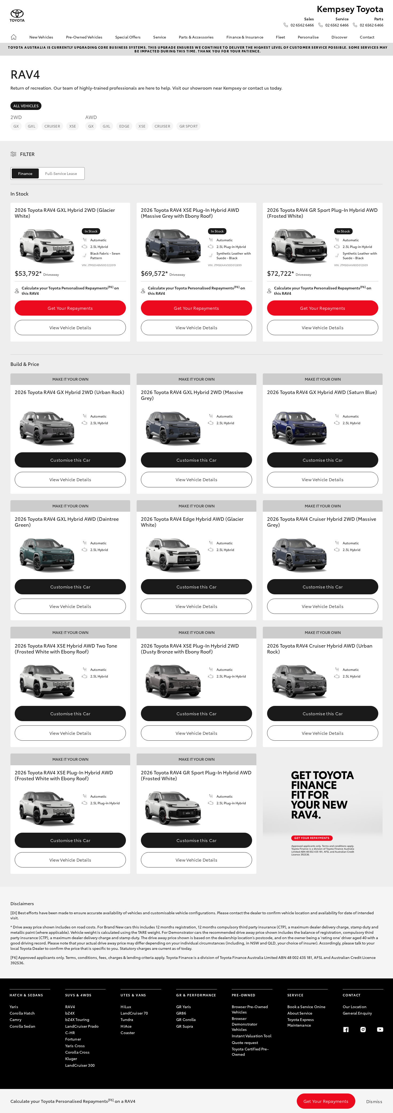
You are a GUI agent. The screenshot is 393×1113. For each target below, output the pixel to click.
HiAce (126, 1026)
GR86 (181, 1013)
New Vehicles (41, 37)
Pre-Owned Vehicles (84, 37)
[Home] (14, 37)
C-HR (70, 1032)
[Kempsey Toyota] (17, 15)
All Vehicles (25, 105)
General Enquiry (357, 1013)
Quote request (245, 1042)
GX (16, 126)
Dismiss (374, 1101)
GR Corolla (186, 1019)
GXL (31, 126)
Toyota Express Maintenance (300, 1022)
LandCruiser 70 (134, 1013)
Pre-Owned (244, 995)
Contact (367, 37)
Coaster (128, 1032)
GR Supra (184, 1026)
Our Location (355, 1006)
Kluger (71, 1058)
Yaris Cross (75, 1045)
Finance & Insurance (244, 37)
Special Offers (128, 37)
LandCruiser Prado (82, 1026)
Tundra (127, 1019)
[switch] (47, 173)
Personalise (308, 37)
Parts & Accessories (196, 37)
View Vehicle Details (70, 327)
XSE (72, 126)
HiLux (126, 1006)
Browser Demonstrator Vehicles (244, 1024)
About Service (300, 1013)
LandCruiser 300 (80, 1065)
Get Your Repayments (70, 308)
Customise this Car (70, 460)
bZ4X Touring (77, 1019)
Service (159, 37)
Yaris (14, 1006)
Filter (27, 153)
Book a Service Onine (306, 1006)
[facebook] (346, 1029)
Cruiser (52, 126)
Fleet (280, 37)
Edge (124, 126)
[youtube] (380, 1029)
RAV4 (70, 1006)
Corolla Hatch (22, 1013)
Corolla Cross (77, 1052)
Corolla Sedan (22, 1026)
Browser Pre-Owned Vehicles (250, 1009)
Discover (339, 37)
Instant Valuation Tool (251, 1035)
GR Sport (188, 126)
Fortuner (73, 1039)
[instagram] (363, 1029)
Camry (15, 1019)
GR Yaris (183, 1006)
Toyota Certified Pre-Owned (250, 1051)
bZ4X (70, 1013)
